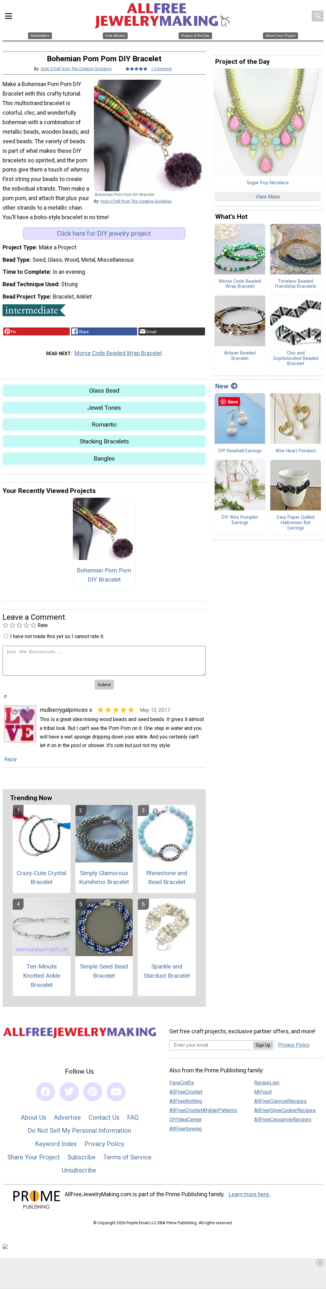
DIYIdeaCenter (185, 1120)
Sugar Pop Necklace (268, 183)
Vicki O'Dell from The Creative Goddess (76, 68)
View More (268, 197)
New (221, 386)
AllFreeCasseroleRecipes (282, 1120)
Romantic (104, 424)
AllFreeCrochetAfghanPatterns (203, 1110)
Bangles (104, 458)
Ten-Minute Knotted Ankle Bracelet (41, 976)
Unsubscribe (79, 1170)
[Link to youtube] (116, 1091)
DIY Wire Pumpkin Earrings (240, 520)
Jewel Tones (104, 407)
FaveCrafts (181, 1083)
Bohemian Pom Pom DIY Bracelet (104, 575)
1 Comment (161, 68)
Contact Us (104, 1117)
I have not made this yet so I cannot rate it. (57, 636)
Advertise (67, 1117)
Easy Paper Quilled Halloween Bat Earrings (296, 522)
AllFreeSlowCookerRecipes (284, 1110)
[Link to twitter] (69, 1091)
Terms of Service (127, 1157)
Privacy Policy (104, 1144)
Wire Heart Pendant (295, 451)
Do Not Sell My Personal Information (79, 1130)
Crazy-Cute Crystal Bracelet (41, 877)
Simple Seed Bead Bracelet (104, 971)
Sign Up (263, 1045)
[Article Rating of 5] (136, 68)
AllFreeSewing (185, 1129)
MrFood (263, 1092)
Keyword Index (56, 1144)
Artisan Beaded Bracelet (240, 356)
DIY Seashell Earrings (240, 451)
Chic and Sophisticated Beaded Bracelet (295, 358)
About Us (33, 1117)
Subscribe (81, 1157)
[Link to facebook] (45, 1091)
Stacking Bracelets (104, 441)
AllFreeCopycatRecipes (280, 1101)
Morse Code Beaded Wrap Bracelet (118, 353)
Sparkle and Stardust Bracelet (167, 971)
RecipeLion (266, 1083)
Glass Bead (104, 390)
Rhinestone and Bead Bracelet (166, 877)
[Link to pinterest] (92, 1091)
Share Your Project (33, 1157)
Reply (10, 759)
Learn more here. (249, 1194)
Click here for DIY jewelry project (104, 233)
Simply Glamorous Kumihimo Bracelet (104, 877)
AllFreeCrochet (185, 1092)
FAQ (132, 1117)
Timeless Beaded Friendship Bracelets (295, 284)
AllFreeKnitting (185, 1101)
